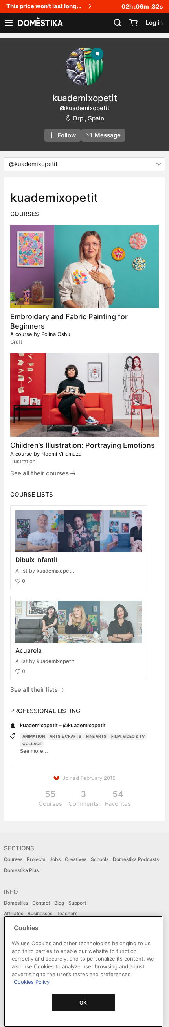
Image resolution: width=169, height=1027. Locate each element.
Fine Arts (96, 736)
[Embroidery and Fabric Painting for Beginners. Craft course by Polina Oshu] (84, 266)
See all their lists (34, 689)
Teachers (67, 913)
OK (83, 1002)
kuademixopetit (55, 570)
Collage (32, 743)
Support (77, 903)
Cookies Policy (32, 982)
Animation (33, 736)
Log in (154, 22)
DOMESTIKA (40, 23)
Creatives (75, 859)
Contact (41, 903)
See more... (34, 751)
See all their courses (40, 473)
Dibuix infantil (36, 559)
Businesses (40, 913)
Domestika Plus (21, 870)
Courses (13, 859)
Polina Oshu (55, 334)
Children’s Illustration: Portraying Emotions (82, 445)
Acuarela (28, 650)
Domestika (16, 903)
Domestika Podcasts (136, 859)
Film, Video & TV (128, 736)
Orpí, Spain (88, 118)
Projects (36, 859)
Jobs (55, 859)
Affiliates (13, 913)
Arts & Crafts (65, 736)
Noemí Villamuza (61, 454)
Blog (59, 903)
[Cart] (133, 23)
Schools (99, 859)
